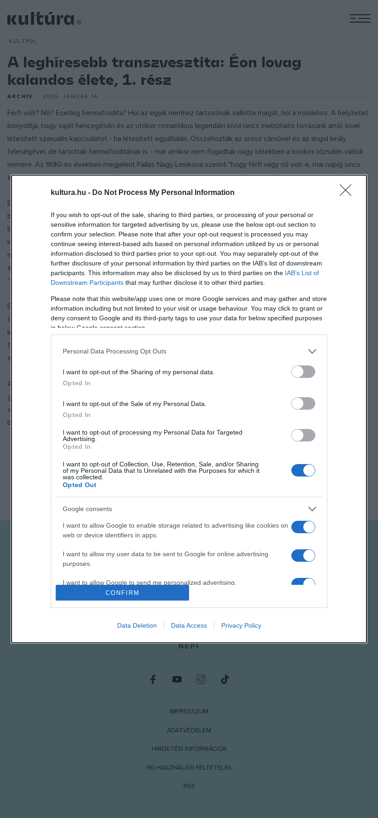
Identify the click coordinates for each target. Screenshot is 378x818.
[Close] (348, 193)
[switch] (303, 371)
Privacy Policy (241, 625)
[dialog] (189, 409)
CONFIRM (123, 592)
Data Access (189, 625)
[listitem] (189, 351)
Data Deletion (137, 625)
